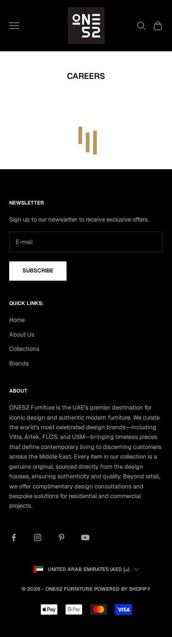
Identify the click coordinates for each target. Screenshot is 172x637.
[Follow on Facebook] (13, 537)
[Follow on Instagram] (37, 537)
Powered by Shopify (122, 589)
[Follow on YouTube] (85, 537)
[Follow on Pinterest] (61, 537)
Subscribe (37, 270)
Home (17, 320)
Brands (19, 363)
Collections (24, 349)
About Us (21, 334)
